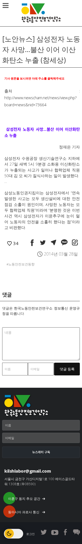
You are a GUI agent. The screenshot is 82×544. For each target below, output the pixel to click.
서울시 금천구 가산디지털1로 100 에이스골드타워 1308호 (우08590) (39, 481)
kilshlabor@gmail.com (27, 471)
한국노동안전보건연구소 (41, 13)
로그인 (30, 534)
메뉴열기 (5, 5)
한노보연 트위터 (43, 532)
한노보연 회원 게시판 (76, 532)
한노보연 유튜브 (54, 532)
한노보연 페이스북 (65, 532)
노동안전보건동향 (21, 264)
